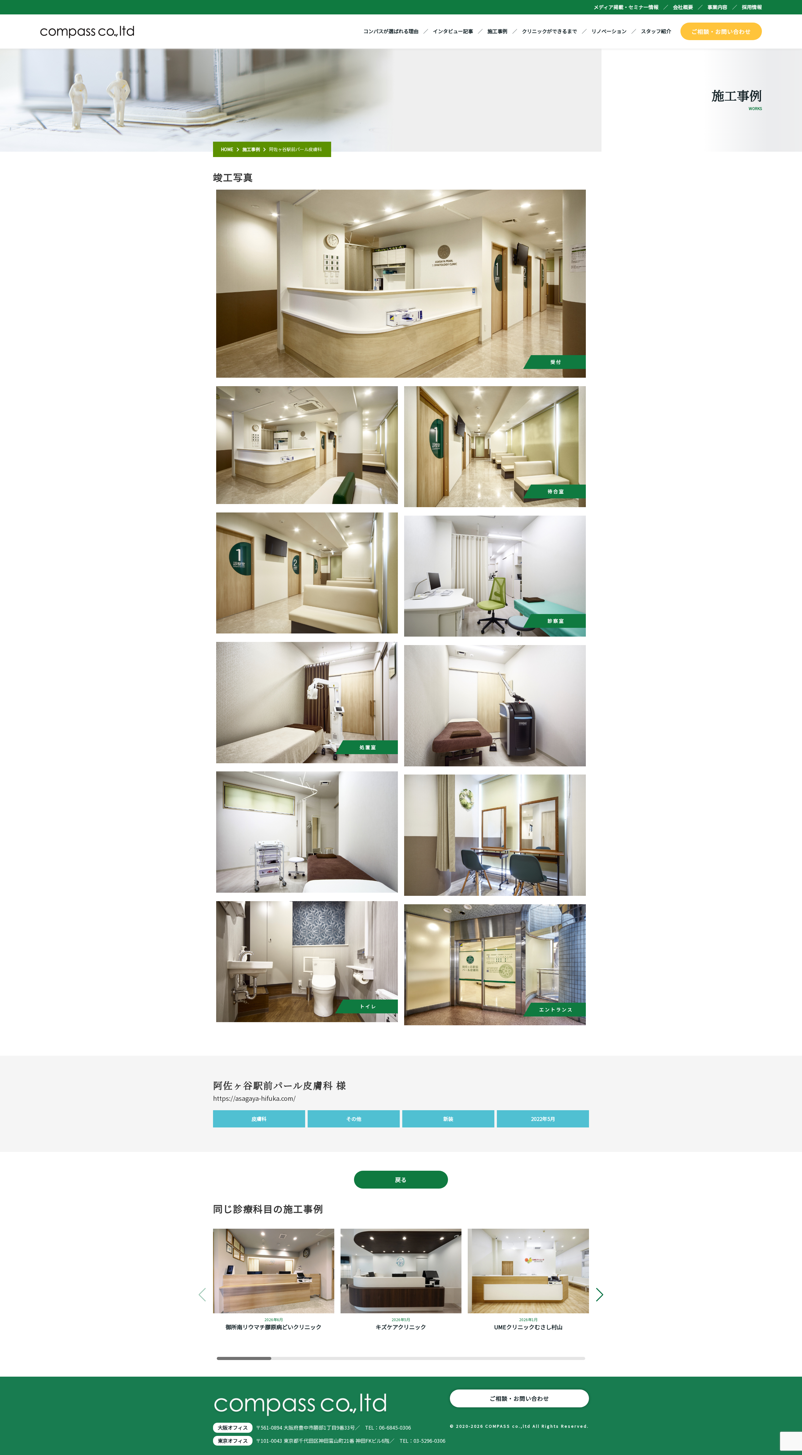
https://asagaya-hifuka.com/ (254, 1098)
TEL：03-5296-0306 (422, 1440)
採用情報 (752, 7)
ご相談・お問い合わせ (721, 31)
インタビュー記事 (453, 31)
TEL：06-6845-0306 (388, 1427)
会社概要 (683, 7)
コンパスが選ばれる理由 (391, 31)
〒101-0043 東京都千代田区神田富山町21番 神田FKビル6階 (322, 1440)
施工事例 (497, 31)
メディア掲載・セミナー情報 (626, 7)
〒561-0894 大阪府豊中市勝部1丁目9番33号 (305, 1427)
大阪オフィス (233, 1427)
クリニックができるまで (549, 31)
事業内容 (717, 7)
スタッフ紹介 (656, 31)
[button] (600, 1295)
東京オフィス (233, 1440)
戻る (401, 1179)
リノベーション (609, 31)
